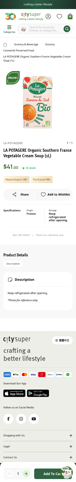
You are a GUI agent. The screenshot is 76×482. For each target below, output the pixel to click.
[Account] (48, 16)
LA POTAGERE (13, 143)
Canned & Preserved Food (18, 50)
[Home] (5, 45)
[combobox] (45, 29)
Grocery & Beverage (26, 44)
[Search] (67, 28)
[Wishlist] (59, 16)
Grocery (50, 44)
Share (24, 194)
